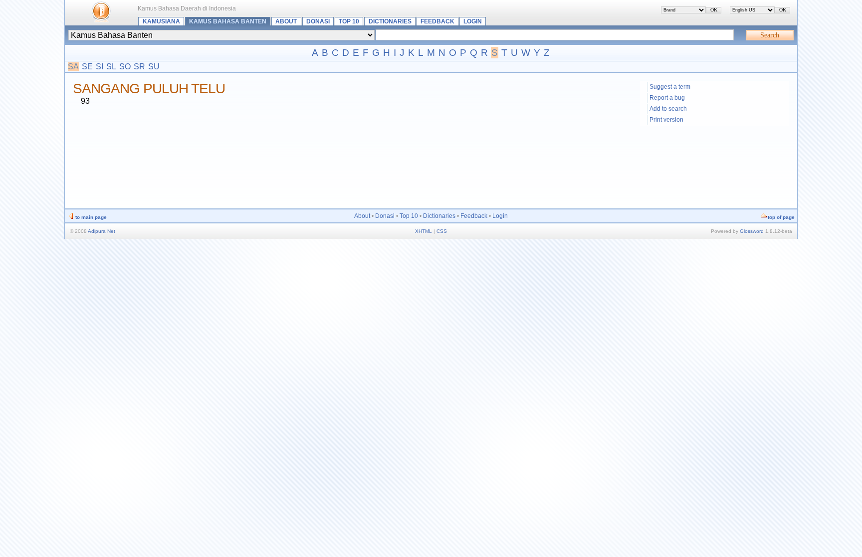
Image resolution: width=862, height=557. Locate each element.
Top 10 (349, 21)
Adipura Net (101, 231)
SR (139, 66)
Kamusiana (161, 21)
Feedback (437, 21)
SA (73, 66)
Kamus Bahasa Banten (227, 21)
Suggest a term (669, 86)
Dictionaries (390, 21)
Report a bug (667, 97)
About (286, 21)
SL (111, 66)
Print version (666, 119)
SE (87, 66)
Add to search (668, 108)
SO (125, 66)
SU (154, 66)
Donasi (318, 21)
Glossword (752, 231)
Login (472, 21)
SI (99, 66)
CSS (441, 231)
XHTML (423, 231)
